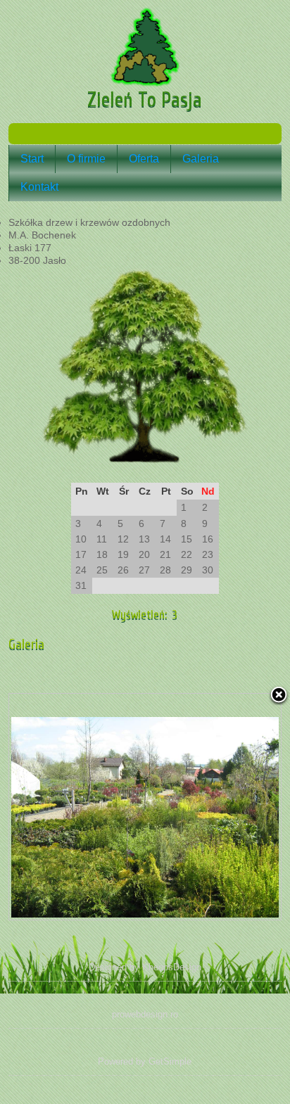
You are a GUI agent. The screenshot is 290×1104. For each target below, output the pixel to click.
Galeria (200, 159)
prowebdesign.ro (145, 1014)
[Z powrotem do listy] (278, 695)
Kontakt (39, 187)
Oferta (144, 159)
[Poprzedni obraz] (56, 806)
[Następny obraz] (233, 806)
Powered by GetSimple (144, 1061)
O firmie (86, 159)
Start (32, 159)
